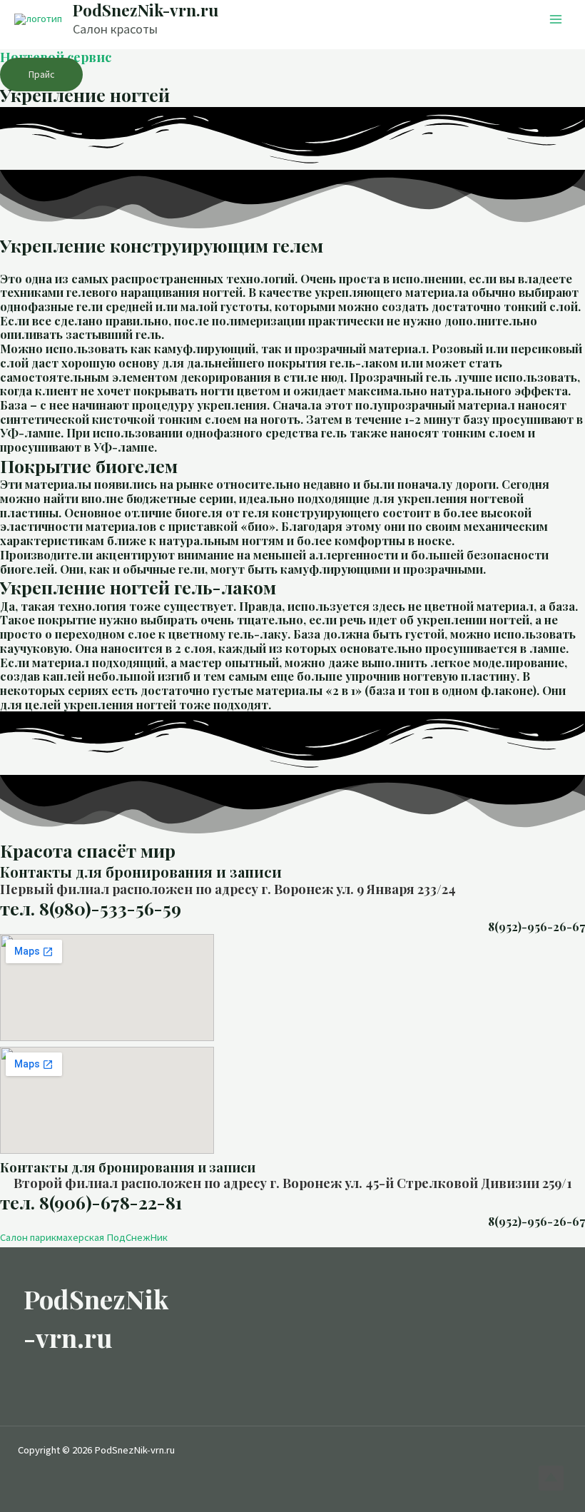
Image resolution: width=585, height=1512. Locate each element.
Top (551, 1478)
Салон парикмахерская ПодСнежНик (84, 1237)
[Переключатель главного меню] (556, 19)
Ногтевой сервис (55, 57)
